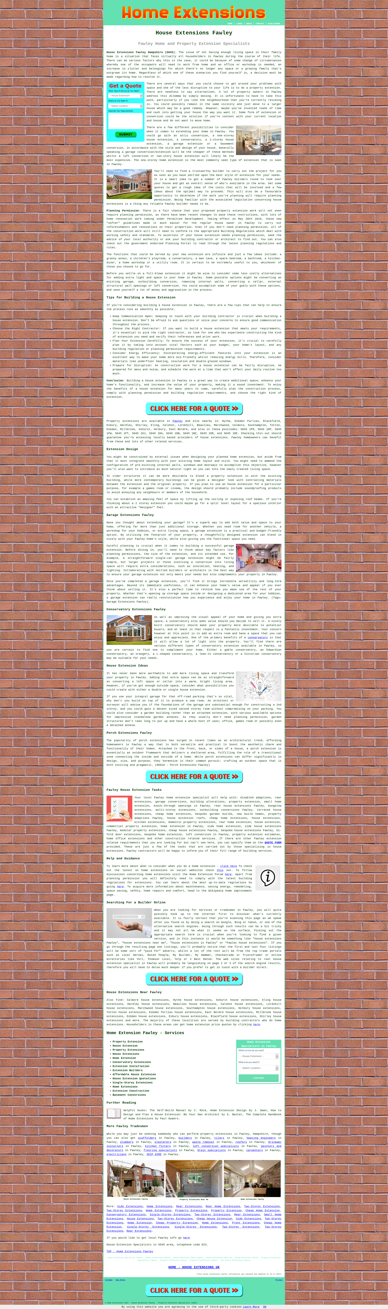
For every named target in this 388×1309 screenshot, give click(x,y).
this (220, 870)
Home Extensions (159, 1206)
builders (241, 179)
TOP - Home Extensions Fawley (130, 1251)
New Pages (120, 1280)
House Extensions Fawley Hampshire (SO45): (142, 52)
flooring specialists (160, 1150)
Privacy (279, 1280)
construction (175, 838)
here (228, 874)
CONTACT (260, 23)
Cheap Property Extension (177, 1222)
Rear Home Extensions (223, 1206)
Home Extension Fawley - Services (145, 1033)
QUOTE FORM (273, 842)
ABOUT (249, 23)
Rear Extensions (189, 1206)
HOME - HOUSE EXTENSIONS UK (194, 1267)
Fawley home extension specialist (181, 797)
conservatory (258, 637)
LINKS (239, 23)
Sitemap (108, 1280)
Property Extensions (191, 1210)
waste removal (203, 1142)
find (119, 1000)
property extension (265, 87)
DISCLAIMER (274, 23)
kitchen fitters (158, 1146)
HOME (229, 23)
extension (175, 160)
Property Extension (226, 1210)
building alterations (207, 801)
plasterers (163, 1142)
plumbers (127, 1142)
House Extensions (140, 1218)
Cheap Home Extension (263, 1210)
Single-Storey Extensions (170, 1214)
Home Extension (139, 1222)
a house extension (150, 388)
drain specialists (211, 1150)
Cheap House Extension (214, 1218)
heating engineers (261, 1138)
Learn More (251, 1306)
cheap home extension (173, 814)
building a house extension (165, 305)
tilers (219, 1138)
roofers (241, 1142)
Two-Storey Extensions (262, 1206)
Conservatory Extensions (126, 1214)
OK (264, 1306)
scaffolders (147, 1138)
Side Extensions (130, 1206)
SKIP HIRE (154, 1154)
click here (228, 866)
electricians (117, 1154)
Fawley (178, 421)
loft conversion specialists (216, 1146)
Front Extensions (246, 1222)
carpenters (254, 1150)
